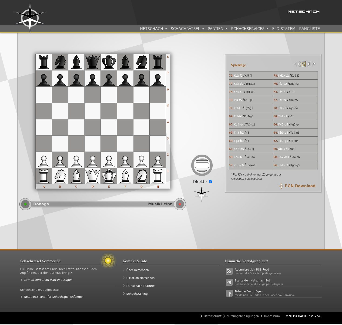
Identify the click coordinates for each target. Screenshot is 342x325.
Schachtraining (137, 293)
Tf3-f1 (238, 108)
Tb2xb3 (283, 157)
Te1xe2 (250, 83)
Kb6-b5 (239, 149)
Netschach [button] (152, 29)
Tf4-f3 (282, 108)
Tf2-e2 (282, 83)
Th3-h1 (239, 132)
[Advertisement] (119, 229)
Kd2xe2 (283, 75)
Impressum (272, 316)
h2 (291, 116)
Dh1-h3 (294, 83)
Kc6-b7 (239, 157)
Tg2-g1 (248, 108)
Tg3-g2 (250, 124)
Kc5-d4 (283, 124)
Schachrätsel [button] (186, 29)
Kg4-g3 (248, 116)
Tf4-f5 (238, 100)
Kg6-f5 (295, 75)
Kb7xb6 (283, 149)
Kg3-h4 (293, 108)
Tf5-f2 (282, 92)
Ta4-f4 (250, 149)
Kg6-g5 (295, 165)
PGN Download (300, 186)
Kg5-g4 (295, 124)
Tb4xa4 (250, 165)
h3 (247, 132)
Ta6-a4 (250, 157)
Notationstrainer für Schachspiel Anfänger (53, 296)
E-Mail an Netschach (140, 278)
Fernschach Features (140, 286)
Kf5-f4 (248, 75)
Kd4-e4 (239, 124)
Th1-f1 (282, 116)
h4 (247, 140)
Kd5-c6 (239, 165)
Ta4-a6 (295, 157)
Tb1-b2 (283, 165)
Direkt (200, 181)
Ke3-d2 (239, 83)
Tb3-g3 (283, 140)
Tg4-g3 (294, 132)
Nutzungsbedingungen (243, 316)
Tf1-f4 (282, 100)
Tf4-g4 (294, 140)
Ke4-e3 (238, 92)
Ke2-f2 (238, 75)
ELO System (283, 29)
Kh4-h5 (293, 100)
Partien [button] (216, 29)
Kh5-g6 (248, 100)
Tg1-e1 (250, 92)
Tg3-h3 (239, 140)
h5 (293, 149)
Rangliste (309, 29)
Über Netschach (137, 270)
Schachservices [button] (248, 29)
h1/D (291, 92)
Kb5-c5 (283, 132)
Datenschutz (212, 316)
